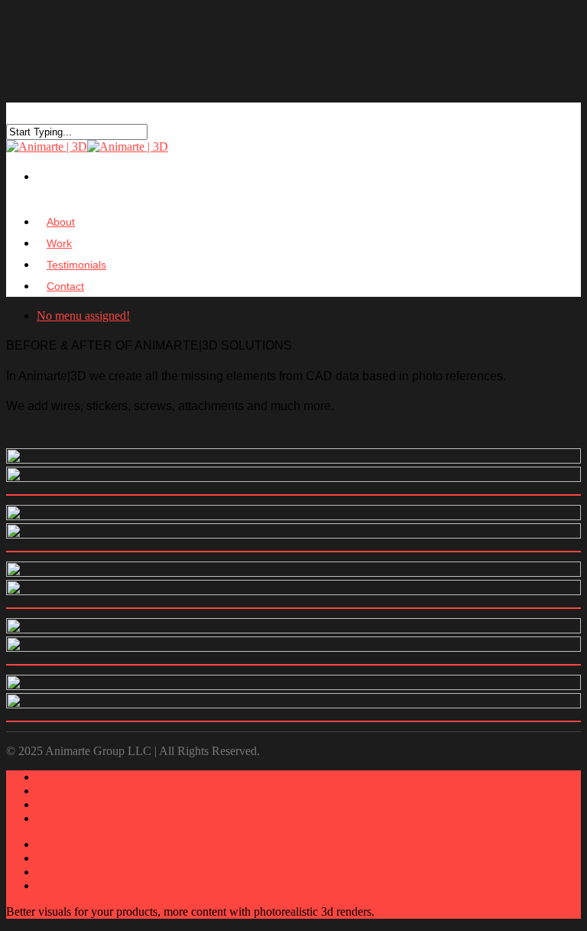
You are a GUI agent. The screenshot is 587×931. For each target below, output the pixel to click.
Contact (65, 286)
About (52, 776)
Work (50, 790)
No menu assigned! (83, 315)
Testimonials (67, 804)
